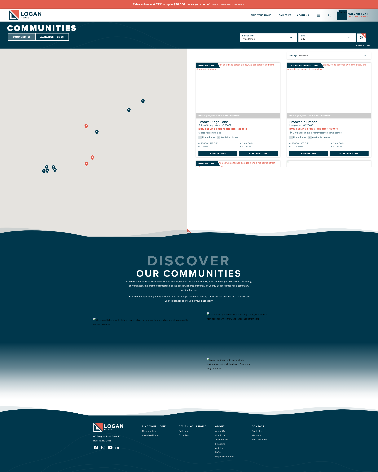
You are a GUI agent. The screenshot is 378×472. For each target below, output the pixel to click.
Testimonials (221, 439)
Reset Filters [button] (363, 45)
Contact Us (257, 431)
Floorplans (184, 435)
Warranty (256, 435)
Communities (22, 37)
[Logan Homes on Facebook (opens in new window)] (96, 447)
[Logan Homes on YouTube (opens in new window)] (110, 447)
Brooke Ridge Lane (213, 121)
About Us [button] (303, 15)
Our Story (220, 435)
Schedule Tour (258, 153)
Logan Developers (224, 456)
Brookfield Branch (303, 121)
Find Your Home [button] (261, 15)
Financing (220, 443)
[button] (328, 15)
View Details (218, 153)
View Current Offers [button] (227, 4)
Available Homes (52, 37)
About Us (220, 431)
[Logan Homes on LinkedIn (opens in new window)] (117, 447)
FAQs (218, 452)
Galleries (285, 15)
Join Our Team (259, 439)
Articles (219, 448)
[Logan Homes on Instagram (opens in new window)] (103, 447)
